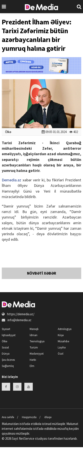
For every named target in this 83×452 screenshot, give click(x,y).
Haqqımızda (29, 417)
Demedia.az (11, 179)
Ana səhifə (8, 417)
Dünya (6, 353)
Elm (32, 366)
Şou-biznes (8, 360)
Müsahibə (63, 341)
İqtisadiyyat (8, 335)
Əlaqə (48, 417)
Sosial (5, 347)
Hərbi (33, 360)
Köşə (61, 335)
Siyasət (6, 329)
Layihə (62, 347)
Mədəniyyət (37, 353)
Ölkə (8, 132)
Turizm (34, 347)
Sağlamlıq (8, 366)
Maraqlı (34, 329)
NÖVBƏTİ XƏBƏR (41, 273)
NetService (26, 438)
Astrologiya (64, 329)
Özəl (60, 353)
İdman (33, 335)
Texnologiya (37, 341)
